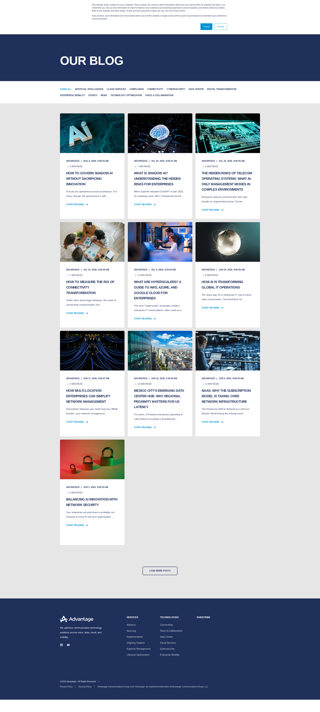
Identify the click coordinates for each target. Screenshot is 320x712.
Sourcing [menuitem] (131, 630)
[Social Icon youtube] (67, 645)
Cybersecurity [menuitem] (167, 648)
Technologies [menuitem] (169, 617)
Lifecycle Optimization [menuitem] (138, 654)
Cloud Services (116, 89)
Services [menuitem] (132, 617)
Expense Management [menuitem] (138, 648)
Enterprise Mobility (72, 95)
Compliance (137, 89)
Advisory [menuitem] (131, 624)
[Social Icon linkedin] (62, 645)
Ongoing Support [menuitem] (136, 642)
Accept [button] (206, 26)
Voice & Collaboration (159, 95)
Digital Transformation (221, 89)
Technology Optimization (126, 95)
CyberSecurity (176, 89)
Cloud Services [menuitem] (168, 642)
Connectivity (155, 89)
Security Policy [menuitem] (85, 687)
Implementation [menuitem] (135, 636)
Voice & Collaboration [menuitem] (171, 630)
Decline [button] (220, 26)
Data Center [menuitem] (166, 636)
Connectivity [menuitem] (166, 624)
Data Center (196, 89)
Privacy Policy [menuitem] (66, 687)
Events (92, 95)
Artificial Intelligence (89, 89)
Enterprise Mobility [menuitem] (170, 654)
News (104, 95)
